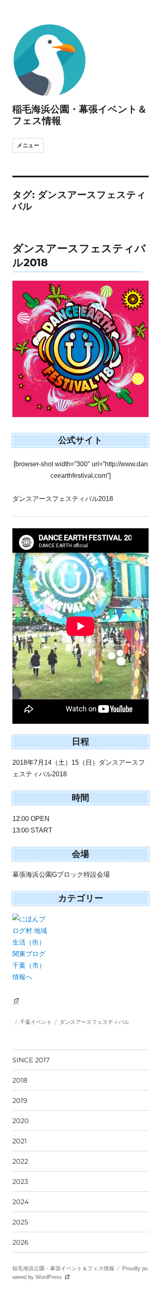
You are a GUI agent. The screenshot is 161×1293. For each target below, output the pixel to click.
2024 (20, 1202)
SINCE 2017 (31, 1060)
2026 (20, 1242)
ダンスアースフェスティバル (94, 1022)
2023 (20, 1182)
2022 (20, 1161)
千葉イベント (36, 1022)
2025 (20, 1222)
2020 (20, 1121)
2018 (19, 1080)
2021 (19, 1141)
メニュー (28, 145)
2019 (19, 1101)
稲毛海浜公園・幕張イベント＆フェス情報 (63, 1268)
